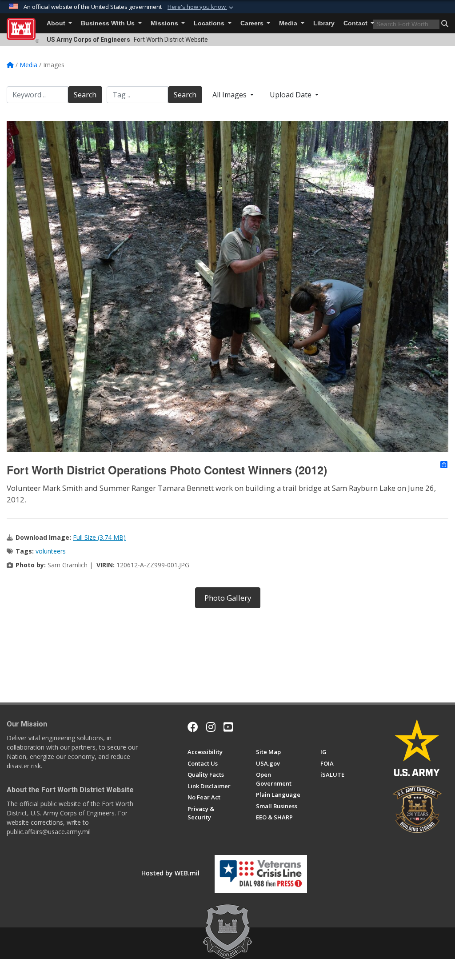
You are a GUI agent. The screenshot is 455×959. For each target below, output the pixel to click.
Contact (356, 23)
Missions (165, 23)
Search (85, 95)
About (57, 23)
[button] (201, 7)
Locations (210, 23)
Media (289, 23)
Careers (252, 23)
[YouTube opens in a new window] (228, 727)
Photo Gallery (227, 598)
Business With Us (108, 23)
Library (324, 23)
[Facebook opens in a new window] (193, 727)
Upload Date (291, 95)
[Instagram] (211, 727)
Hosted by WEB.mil (170, 873)
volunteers (51, 551)
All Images (230, 95)
